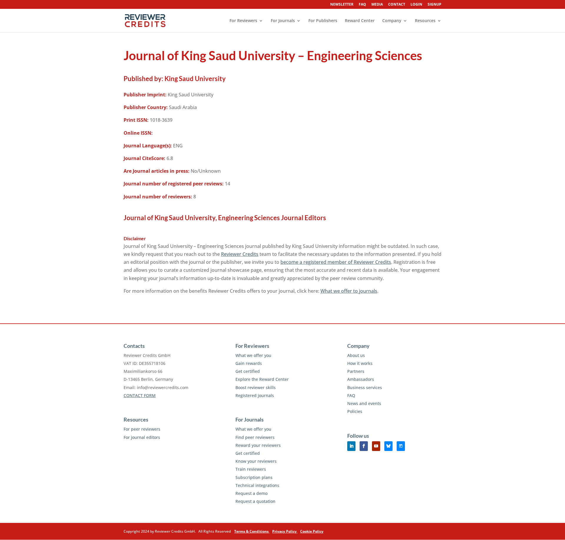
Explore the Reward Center (262, 379)
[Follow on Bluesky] (388, 446)
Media (377, 5)
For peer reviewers (142, 429)
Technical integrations (257, 485)
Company (391, 21)
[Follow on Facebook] (364, 446)
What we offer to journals (348, 291)
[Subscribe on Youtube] (376, 446)
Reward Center (360, 21)
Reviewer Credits (239, 254)
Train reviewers (250, 469)
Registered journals (254, 395)
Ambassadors (360, 379)
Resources (425, 21)
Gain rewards (248, 363)
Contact (396, 5)
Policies (354, 411)
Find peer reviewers (255, 437)
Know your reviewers (256, 461)
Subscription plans (253, 477)
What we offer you (253, 355)
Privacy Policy (285, 531)
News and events (364, 403)
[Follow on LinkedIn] (351, 446)
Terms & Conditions (252, 531)
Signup (434, 5)
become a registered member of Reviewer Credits (335, 262)
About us (356, 355)
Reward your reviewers (258, 445)
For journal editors (142, 437)
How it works (360, 363)
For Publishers (322, 21)
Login (416, 5)
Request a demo (251, 493)
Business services (364, 387)
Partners (355, 371)
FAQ (362, 5)
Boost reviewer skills (255, 387)
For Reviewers (243, 21)
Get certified (247, 371)
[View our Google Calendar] (401, 446)
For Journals (283, 21)
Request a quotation (255, 501)
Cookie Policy (311, 531)
